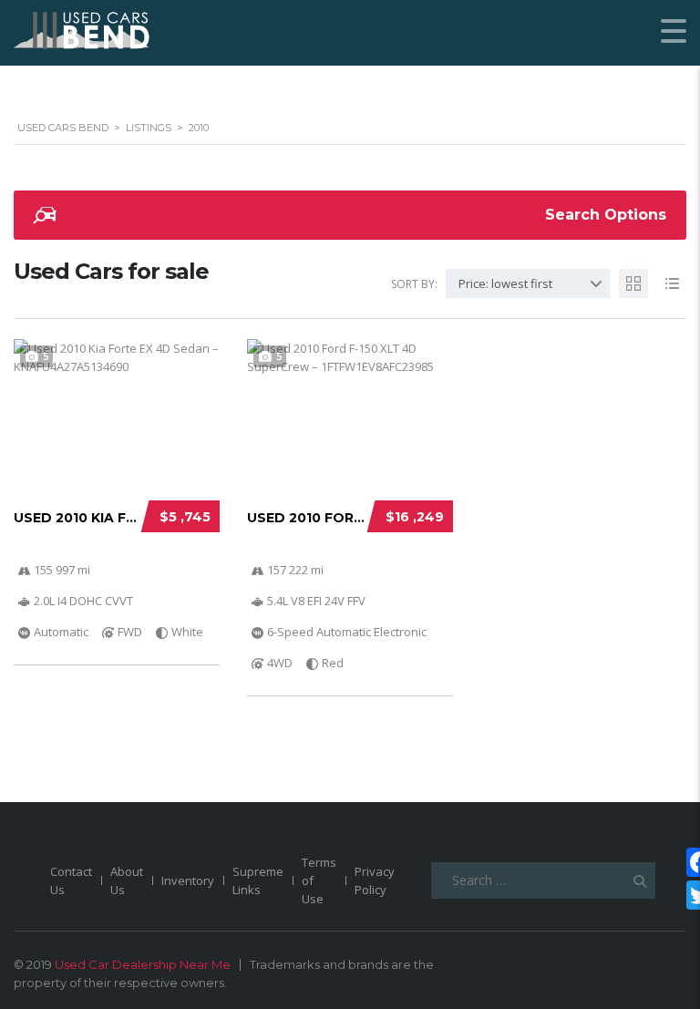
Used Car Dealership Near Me (143, 964)
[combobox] (528, 283)
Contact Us (71, 880)
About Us (126, 880)
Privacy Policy (375, 880)
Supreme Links (257, 880)
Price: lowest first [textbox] (505, 283)
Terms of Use (319, 880)
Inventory (187, 880)
